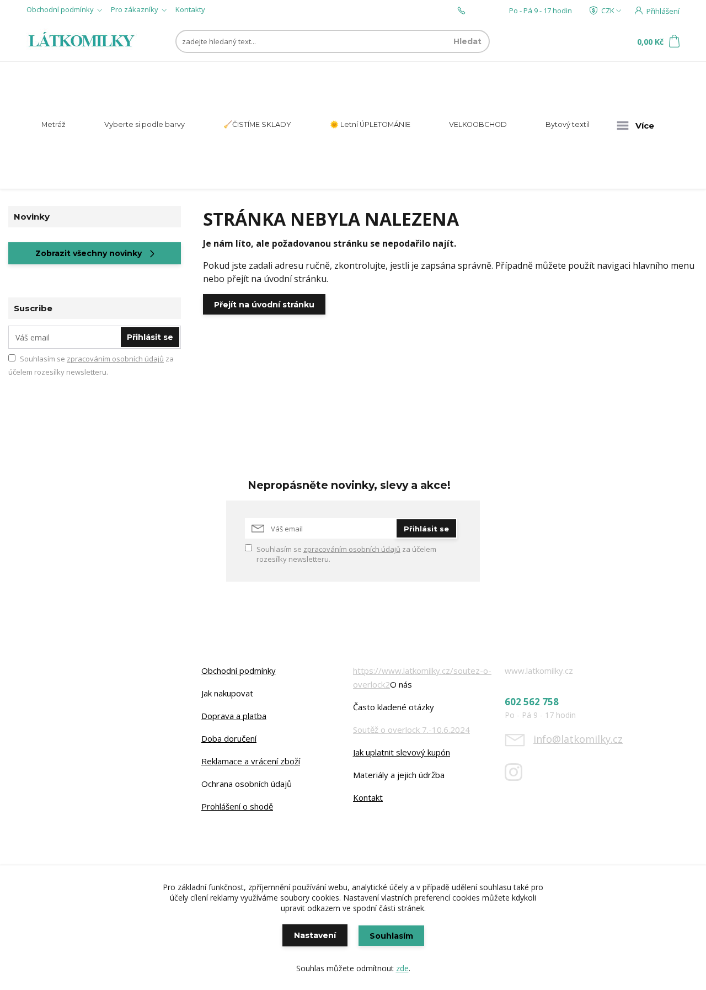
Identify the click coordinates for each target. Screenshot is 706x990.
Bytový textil (567, 124)
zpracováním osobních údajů (115, 359)
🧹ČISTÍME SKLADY (257, 124)
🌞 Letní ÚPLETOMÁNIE (370, 124)
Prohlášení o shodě (237, 806)
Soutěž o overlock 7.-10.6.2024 (411, 729)
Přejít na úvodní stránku (264, 305)
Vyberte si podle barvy (144, 124)
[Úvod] (84, 41)
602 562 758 (487, 10)
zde (402, 968)
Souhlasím (391, 936)
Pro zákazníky (134, 9)
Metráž (53, 124)
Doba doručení (228, 738)
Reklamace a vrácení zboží (250, 761)
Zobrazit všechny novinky (88, 253)
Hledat (467, 41)
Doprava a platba (233, 715)
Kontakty (190, 9)
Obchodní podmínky (60, 9)
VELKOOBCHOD (478, 124)
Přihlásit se (150, 337)
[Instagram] (519, 776)
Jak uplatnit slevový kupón (401, 752)
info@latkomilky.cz (578, 739)
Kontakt (368, 797)
